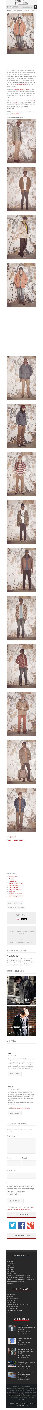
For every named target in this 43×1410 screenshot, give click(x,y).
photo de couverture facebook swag (18, 1304)
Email (25, 1158)
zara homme (11, 1300)
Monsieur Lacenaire (21, 999)
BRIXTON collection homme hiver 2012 (21, 942)
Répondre (14, 1074)
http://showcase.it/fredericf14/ (20, 1108)
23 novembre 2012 (14, 1089)
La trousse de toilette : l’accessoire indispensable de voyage (26, 1363)
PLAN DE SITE (24, 1403)
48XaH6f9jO (10, 1261)
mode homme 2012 (12, 1306)
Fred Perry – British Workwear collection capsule (21, 933)
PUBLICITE (32, 1403)
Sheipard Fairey (21, 84)
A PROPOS (18, 1405)
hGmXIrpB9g (10, 1263)
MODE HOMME (18, 10)
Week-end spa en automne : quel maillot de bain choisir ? (26, 1373)
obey (22, 907)
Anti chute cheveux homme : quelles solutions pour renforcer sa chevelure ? (26, 1327)
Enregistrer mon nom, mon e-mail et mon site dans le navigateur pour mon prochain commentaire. (20, 1190)
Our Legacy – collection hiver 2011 (22, 1028)
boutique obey (13, 877)
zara (8, 1312)
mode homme (12, 907)
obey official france (15, 889)
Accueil (9, 10)
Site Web (11, 1170)
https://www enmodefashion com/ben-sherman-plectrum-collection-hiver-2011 (19, 1276)
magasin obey (13, 881)
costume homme (12, 1308)
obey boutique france (16, 896)
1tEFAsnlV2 (10, 1283)
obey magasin (13, 887)
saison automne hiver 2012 (21, 89)
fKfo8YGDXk (10, 1265)
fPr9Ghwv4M (11, 1271)
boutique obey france (16, 883)
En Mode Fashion (16, 1002)
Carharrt (32, 101)
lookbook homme (12, 1298)
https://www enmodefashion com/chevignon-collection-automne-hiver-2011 (20, 1280)
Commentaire (13, 1136)
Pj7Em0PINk (10, 1267)
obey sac (12, 892)
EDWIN (16, 103)
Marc (11, 1053)
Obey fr (11, 879)
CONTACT (25, 1405)
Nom (9, 1158)
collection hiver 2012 (15, 903)
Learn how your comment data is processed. (20, 1208)
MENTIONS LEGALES (13, 1403)
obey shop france (14, 885)
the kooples (10, 1296)
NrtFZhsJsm (10, 1269)
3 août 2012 (12, 1056)
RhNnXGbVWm (11, 1273)
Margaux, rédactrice (25, 1332)
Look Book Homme (30, 10)
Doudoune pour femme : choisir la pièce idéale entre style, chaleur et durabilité (26, 1351)
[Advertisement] (24, 54)
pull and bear (11, 1294)
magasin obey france (16, 894)
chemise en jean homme (14, 1310)
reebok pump (11, 1302)
